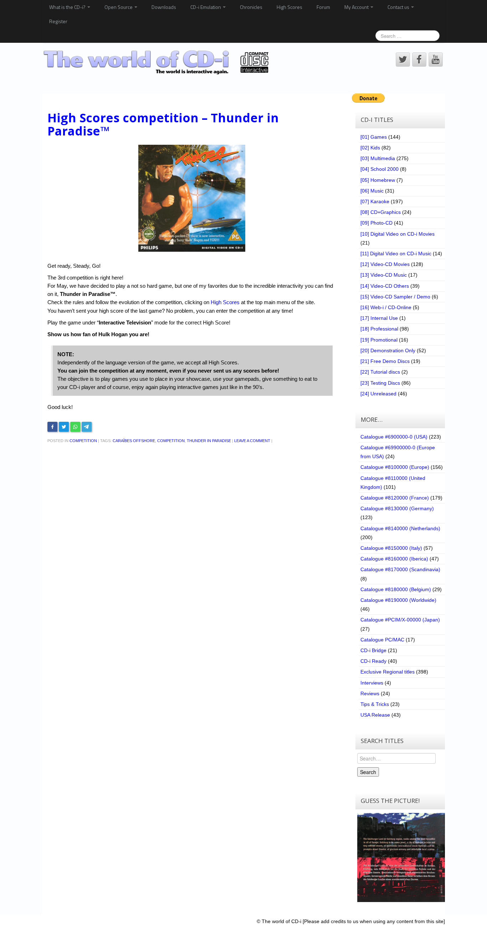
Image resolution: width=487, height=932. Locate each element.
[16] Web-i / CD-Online (385, 307)
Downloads (164, 7)
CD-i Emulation (206, 7)
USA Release (375, 715)
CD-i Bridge (373, 650)
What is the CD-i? (68, 7)
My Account (357, 7)
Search (368, 771)
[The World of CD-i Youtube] (436, 59)
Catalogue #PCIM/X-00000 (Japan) (400, 620)
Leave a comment (252, 441)
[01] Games (373, 137)
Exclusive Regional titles (387, 672)
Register (58, 21)
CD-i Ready (373, 661)
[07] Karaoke (374, 201)
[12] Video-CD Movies (385, 264)
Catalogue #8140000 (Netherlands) (400, 528)
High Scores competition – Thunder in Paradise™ (163, 124)
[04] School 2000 (379, 169)
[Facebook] (52, 427)
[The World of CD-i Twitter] (403, 59)
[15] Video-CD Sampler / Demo (395, 296)
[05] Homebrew (377, 180)
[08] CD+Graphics (380, 212)
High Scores (289, 7)
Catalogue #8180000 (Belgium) (395, 589)
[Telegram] (87, 427)
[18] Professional (379, 329)
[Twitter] (64, 427)
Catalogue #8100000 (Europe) (394, 467)
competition (171, 441)
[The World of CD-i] (157, 62)
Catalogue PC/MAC (382, 639)
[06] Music (372, 191)
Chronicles (251, 7)
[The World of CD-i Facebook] (419, 59)
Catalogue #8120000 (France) (394, 498)
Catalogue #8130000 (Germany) (397, 508)
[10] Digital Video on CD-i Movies (397, 234)
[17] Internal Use (379, 318)
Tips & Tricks (374, 704)
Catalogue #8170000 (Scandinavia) (400, 569)
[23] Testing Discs (380, 383)
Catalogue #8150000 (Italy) (391, 548)
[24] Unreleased (378, 393)
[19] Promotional (379, 340)
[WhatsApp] (75, 427)
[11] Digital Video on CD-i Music (395, 253)
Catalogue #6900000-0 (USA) (393, 437)
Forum (323, 7)
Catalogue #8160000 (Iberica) (394, 559)
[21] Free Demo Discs (385, 361)
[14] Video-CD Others (384, 286)
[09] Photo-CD (376, 223)
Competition (83, 441)
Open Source (119, 7)
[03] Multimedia (377, 158)
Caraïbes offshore (134, 441)
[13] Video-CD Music (383, 275)
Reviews (369, 693)
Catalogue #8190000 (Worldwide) (398, 600)
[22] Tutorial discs (380, 372)
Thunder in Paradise (209, 441)
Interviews (371, 683)
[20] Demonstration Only (387, 350)
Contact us (399, 7)
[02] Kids (370, 147)
